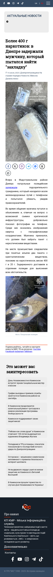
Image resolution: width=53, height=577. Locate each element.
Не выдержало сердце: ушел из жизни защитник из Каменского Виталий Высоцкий (25, 472)
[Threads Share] (42, 166)
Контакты (10, 552)
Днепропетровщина (29, 73)
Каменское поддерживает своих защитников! (23, 420)
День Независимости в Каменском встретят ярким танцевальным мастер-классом (26, 383)
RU (42, 3)
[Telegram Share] (28, 166)
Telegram (28, 351)
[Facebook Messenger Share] (35, 166)
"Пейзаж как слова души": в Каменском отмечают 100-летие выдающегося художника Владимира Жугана (26, 434)
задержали (11, 187)
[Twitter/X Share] (15, 166)
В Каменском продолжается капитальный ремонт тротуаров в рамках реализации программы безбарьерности (24, 408)
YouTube (37, 349)
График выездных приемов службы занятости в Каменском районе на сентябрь (24, 395)
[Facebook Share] (8, 166)
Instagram (19, 351)
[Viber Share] (21, 166)
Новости (25, 76)
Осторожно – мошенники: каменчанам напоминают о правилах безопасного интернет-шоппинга (26, 459)
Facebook (10, 351)
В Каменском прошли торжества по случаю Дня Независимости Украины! (26, 483)
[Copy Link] (8, 173)
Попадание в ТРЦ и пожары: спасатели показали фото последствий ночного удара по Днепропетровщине (26, 446)
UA (36, 3)
